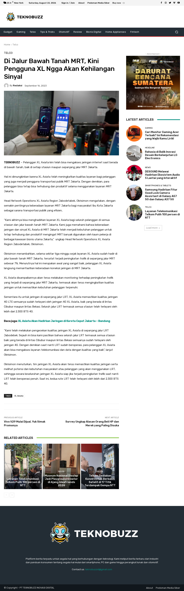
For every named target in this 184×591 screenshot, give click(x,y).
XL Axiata (18, 395)
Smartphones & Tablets (158, 186)
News (148, 167)
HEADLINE (150, 148)
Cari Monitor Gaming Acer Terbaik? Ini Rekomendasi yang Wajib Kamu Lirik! (162, 135)
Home (7, 44)
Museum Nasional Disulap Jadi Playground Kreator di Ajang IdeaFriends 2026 (61, 480)
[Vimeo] (174, 3)
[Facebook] (161, 3)
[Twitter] (170, 3)
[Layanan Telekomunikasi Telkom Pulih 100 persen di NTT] (23, 466)
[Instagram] (166, 3)
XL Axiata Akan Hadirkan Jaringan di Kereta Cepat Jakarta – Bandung (64, 321)
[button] (176, 32)
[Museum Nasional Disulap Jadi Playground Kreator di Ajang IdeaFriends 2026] (61, 466)
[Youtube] (178, 3)
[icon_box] (118, 3)
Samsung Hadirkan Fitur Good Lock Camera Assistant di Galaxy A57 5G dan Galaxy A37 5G (161, 194)
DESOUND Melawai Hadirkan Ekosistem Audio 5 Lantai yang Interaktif (162, 175)
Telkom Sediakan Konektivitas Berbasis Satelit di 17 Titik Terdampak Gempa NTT (100, 480)
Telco (15, 44)
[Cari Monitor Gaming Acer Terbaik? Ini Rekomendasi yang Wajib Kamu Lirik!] (134, 133)
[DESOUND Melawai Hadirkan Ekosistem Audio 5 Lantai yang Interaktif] (134, 173)
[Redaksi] (7, 85)
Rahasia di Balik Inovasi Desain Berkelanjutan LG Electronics (161, 155)
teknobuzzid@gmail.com (98, 569)
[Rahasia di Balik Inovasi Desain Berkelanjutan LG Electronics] (134, 153)
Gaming (149, 128)
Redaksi (17, 85)
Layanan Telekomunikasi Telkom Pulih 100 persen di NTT (22, 482)
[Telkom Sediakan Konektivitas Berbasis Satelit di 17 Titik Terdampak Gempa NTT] (100, 466)
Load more (152, 227)
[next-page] (12, 495)
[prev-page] (6, 495)
